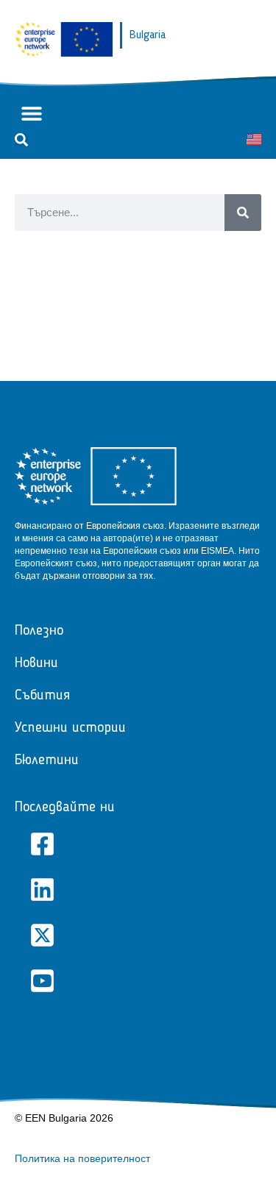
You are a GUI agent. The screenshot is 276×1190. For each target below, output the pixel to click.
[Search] (242, 212)
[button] (31, 113)
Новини (36, 663)
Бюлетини (47, 760)
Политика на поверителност (82, 1158)
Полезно (39, 631)
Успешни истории (70, 728)
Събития (42, 695)
